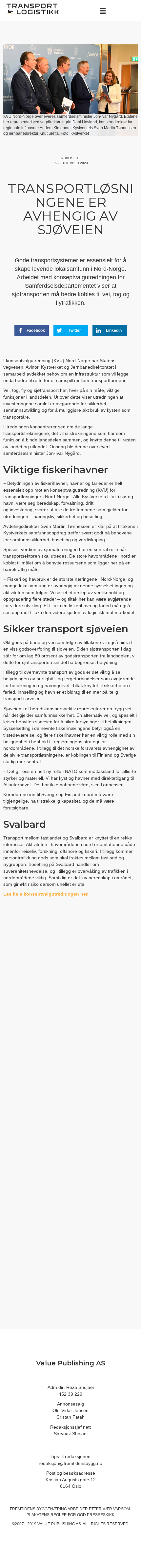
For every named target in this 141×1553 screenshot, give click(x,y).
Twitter (75, 330)
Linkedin (114, 330)
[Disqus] (70, 1011)
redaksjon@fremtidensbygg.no (70, 1463)
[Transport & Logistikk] (33, 8)
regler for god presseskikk (82, 1515)
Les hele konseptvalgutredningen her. (46, 894)
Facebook (36, 330)
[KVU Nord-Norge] (89, 894)
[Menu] (102, 11)
